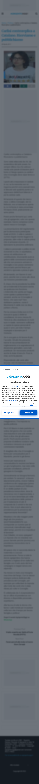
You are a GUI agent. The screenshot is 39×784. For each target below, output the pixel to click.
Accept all (29, 413)
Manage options (10, 413)
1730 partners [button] (14, 386)
